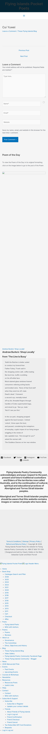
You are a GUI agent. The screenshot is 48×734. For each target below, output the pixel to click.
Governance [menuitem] (9, 640)
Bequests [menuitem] (8, 727)
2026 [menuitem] (7, 577)
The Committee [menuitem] (10, 643)
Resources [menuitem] (6, 680)
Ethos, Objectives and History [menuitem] (16, 645)
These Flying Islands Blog (27, 31)
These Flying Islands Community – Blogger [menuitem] (21, 659)
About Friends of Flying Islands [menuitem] (18, 712)
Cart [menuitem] (6, 614)
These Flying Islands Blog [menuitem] (14, 651)
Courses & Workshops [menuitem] (10, 675)
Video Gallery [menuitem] (10, 653)
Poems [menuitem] (4, 630)
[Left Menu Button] (2, 561)
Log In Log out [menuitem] (7, 730)
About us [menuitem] (5, 638)
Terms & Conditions (13, 541)
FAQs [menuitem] (4, 688)
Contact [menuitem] (5, 690)
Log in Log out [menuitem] (12, 714)
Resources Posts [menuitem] (11, 683)
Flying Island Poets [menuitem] (12, 624)
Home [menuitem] (4, 569)
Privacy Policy (35, 541)
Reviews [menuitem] (8, 635)
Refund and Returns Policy (16, 544)
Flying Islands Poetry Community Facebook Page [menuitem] (23, 656)
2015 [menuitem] (6, 603)
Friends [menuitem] (7, 709)
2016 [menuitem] (7, 601)
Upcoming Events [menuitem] (11, 672)
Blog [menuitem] (4, 648)
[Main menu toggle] (24, 15)
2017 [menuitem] (6, 598)
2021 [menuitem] (6, 587)
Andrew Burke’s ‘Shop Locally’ (13, 349)
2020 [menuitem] (7, 590)
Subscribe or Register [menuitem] (15, 704)
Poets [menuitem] (4, 622)
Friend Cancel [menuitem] (12, 722)
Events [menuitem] (4, 667)
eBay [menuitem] (7, 619)
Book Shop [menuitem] (6, 571)
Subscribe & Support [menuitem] (10, 698)
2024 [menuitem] (7, 582)
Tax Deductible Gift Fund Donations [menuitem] (18, 725)
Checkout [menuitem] (8, 616)
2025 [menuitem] (7, 579)
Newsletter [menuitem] (6, 677)
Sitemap (25, 541)
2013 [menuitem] (7, 608)
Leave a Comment (9, 31)
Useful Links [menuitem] (9, 685)
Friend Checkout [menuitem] (13, 720)
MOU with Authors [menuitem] (11, 627)
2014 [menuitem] (7, 606)
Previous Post (24, 50)
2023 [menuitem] (7, 585)
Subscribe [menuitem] (8, 701)
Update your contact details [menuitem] (17, 706)
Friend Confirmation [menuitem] (14, 717)
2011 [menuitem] (6, 611)
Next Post (24, 56)
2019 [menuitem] (7, 593)
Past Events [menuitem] (9, 669)
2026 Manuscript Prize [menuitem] (10, 664)
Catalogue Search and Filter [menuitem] (15, 574)
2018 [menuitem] (6, 595)
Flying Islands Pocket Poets (24, 6)
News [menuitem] (4, 661)
